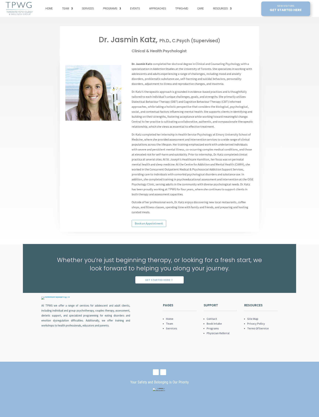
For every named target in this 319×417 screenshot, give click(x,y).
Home (49, 8)
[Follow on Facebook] (156, 372)
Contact (212, 319)
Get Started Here (157, 280)
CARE (200, 8)
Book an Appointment (149, 223)
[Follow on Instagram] (163, 372)
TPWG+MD (181, 8)
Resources (220, 8)
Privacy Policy (256, 324)
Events (135, 8)
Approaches (157, 8)
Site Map (252, 319)
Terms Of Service (258, 328)
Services (88, 8)
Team (65, 8)
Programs (110, 8)
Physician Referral (218, 333)
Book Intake (214, 324)
